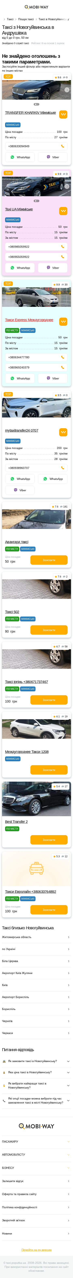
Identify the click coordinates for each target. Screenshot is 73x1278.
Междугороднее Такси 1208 (27, 752)
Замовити (49, 560)
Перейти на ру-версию (36, 1249)
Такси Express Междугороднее (29, 320)
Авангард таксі (16, 542)
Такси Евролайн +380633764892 (30, 892)
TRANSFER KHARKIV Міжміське (30, 113)
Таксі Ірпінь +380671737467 (26, 682)
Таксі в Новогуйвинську (54, 19)
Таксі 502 (12, 612)
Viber (55, 157)
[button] (35, 104)
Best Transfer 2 (16, 822)
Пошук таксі (26, 19)
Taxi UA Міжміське (19, 209)
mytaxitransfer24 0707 (21, 430)
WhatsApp (23, 157)
